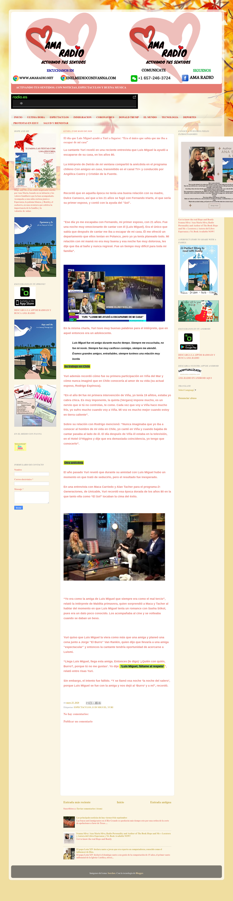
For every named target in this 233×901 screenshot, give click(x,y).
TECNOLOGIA (170, 117)
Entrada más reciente (77, 802)
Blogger (139, 873)
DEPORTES (189, 117)
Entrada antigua (160, 802)
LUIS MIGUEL (99, 707)
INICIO (18, 117)
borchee (111, 873)
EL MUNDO (150, 117)
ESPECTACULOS (59, 117)
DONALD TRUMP (129, 117)
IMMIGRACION (82, 117)
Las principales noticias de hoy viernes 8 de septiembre (101, 817)
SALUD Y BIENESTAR (56, 123)
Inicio (120, 802)
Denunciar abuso (187, 398)
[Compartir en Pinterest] (99, 703)
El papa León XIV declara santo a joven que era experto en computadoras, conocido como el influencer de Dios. (119, 850)
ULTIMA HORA (36, 117)
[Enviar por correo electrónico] (87, 703)
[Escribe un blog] (90, 703)
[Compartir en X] (93, 703)
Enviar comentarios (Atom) (89, 808)
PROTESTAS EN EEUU (26, 123)
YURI (110, 707)
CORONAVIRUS (105, 117)
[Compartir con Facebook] (96, 703)
